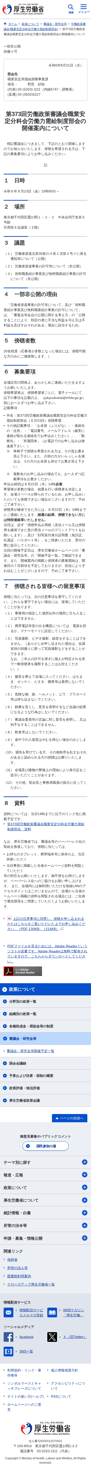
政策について (15, 1188)
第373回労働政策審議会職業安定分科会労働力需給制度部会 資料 (45, 826)
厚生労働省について (21, 1200)
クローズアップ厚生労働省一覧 (31, 1284)
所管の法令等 (15, 1225)
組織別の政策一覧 (22, 1014)
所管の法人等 (17, 1268)
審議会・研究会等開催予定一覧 (30, 1051)
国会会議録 (17, 1063)
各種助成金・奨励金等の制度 (31, 1026)
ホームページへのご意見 (24, 1407)
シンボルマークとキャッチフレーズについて (24, 1385)
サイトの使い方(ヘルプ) (25, 1396)
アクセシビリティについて (68, 1385)
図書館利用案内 (19, 1276)
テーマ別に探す (17, 1162)
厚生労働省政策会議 (24, 1100)
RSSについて (61, 1396)
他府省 (12, 1260)
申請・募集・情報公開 (23, 1238)
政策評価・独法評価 (24, 1088)
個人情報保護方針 (64, 1370)
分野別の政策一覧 (22, 1001)
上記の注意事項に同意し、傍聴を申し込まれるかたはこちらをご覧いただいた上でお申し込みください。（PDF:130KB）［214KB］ (46, 924)
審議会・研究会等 (22, 1038)
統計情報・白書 (17, 1213)
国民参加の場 (46, 1146)
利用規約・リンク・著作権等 (24, 1372)
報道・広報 (13, 1175)
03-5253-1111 (47, 1451)
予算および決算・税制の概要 (31, 1076)
